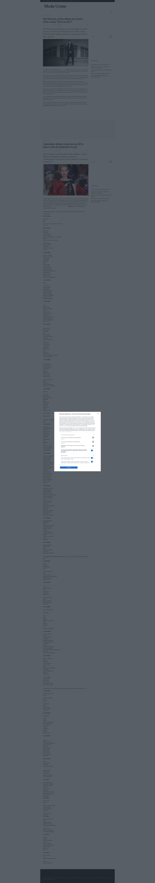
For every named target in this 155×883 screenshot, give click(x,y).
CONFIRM (69, 467)
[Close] (98, 414)
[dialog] (77, 441)
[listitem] (77, 435)
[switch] (92, 437)
